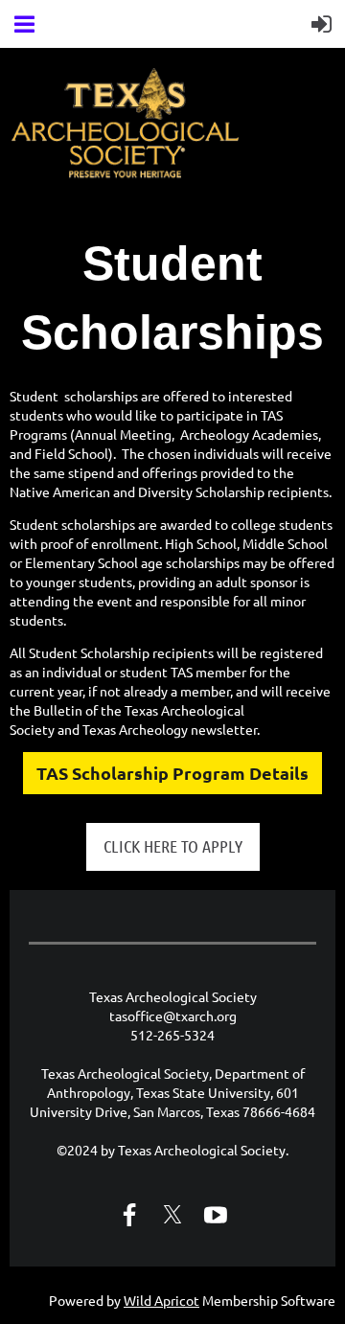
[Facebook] (129, 1214)
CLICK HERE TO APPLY (173, 845)
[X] (172, 1214)
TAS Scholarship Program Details (172, 773)
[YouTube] (215, 1214)
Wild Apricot (161, 1300)
